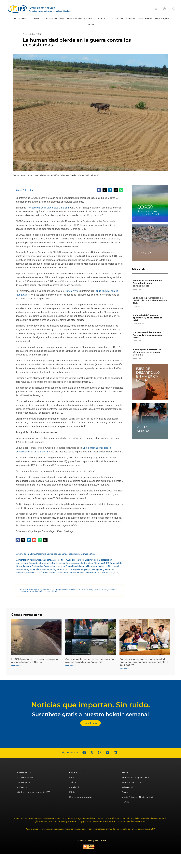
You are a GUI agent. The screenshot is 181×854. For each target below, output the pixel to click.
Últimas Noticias (21, 19)
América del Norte (131, 782)
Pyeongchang (97, 569)
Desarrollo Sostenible (80, 19)
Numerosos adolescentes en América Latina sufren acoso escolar (147, 335)
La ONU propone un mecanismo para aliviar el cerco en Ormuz (34, 660)
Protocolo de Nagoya (70, 569)
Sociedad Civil (33, 572)
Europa (125, 792)
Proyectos (85, 569)
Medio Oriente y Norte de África (138, 797)
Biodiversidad (91, 560)
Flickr (72, 792)
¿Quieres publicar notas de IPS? (33, 792)
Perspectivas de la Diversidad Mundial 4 (48, 208)
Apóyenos (22, 787)
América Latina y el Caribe (135, 777)
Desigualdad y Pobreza (110, 19)
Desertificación (23, 566)
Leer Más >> (138, 289)
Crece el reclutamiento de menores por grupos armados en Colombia (90, 660)
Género (130, 19)
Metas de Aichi (105, 566)
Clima (36, 19)
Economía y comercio (54, 566)
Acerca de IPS (24, 772)
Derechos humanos (53, 19)
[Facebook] (84, 752)
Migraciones (162, 19)
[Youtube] (107, 752)
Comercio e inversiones (40, 563)
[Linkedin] (115, 752)
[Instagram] (99, 752)
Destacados (37, 566)
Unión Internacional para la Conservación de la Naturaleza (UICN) (88, 572)
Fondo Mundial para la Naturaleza (81, 566)
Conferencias (58, 563)
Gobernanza (145, 19)
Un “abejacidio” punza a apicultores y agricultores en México (147, 317)
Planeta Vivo (71, 291)
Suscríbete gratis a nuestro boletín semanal (90, 714)
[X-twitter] (91, 752)
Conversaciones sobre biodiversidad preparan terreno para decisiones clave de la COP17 (143, 662)
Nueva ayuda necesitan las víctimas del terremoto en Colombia (147, 352)
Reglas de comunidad (80, 797)
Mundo (117, 566)
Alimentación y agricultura (28, 560)
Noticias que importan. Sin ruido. (90, 705)
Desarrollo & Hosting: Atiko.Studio (90, 841)
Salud (90, 24)
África (125, 772)
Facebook (74, 787)
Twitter (73, 782)
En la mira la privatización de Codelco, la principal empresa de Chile (150, 300)
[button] (173, 9)
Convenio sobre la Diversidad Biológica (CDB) (87, 563)
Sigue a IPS (75, 772)
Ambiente (46, 560)
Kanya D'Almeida (25, 190)
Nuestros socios (25, 777)
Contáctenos (23, 782)
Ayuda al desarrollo (75, 560)
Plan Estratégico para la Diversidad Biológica (37, 569)
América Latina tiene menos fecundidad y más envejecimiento (147, 283)
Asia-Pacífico (58, 560)
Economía (62, 554)
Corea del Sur (116, 563)
